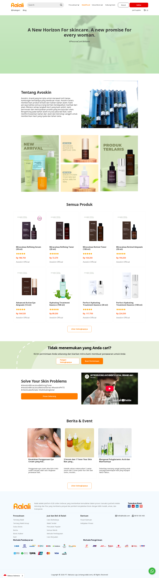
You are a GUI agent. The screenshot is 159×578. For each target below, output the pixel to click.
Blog (24, 10)
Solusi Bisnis (96, 5)
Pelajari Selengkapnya (66, 361)
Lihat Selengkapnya (79, 329)
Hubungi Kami (110, 5)
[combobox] (13, 575)
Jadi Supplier (136, 10)
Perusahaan (73, 5)
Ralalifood (86, 5)
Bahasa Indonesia (14, 576)
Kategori (16, 10)
